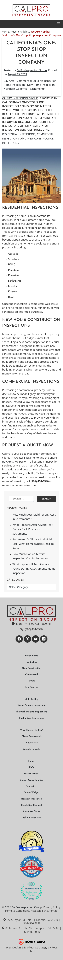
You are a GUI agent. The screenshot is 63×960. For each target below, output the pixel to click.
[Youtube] (35, 639)
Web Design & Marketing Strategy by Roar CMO (31, 949)
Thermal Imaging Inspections (31, 712)
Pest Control (31, 687)
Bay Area (9, 81)
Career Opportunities (31, 780)
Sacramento (37, 88)
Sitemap (52, 910)
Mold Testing (32, 699)
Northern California (16, 88)
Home (5, 31)
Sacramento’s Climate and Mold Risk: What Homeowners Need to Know (33, 544)
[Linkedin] (43, 639)
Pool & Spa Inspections (31, 718)
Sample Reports (31, 749)
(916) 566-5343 (31, 923)
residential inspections (18, 134)
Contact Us (31, 786)
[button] (31, 24)
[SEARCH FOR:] (22, 499)
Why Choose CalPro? (31, 730)
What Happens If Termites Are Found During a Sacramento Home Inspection (33, 568)
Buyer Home (31, 656)
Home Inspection (14, 84)
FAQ (31, 767)
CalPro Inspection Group (32, 70)
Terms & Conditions (17, 910)
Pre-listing (31, 662)
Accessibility (38, 910)
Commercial (31, 674)
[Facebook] (19, 639)
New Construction (31, 668)
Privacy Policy (51, 907)
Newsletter (32, 743)
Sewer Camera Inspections (31, 705)
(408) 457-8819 (31, 931)
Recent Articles (20, 31)
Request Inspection (31, 799)
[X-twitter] (27, 639)
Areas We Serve (31, 811)
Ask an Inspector (31, 818)
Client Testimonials (32, 736)
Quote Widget (31, 792)
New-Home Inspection (41, 84)
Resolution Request (31, 805)
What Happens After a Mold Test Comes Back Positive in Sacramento (32, 529)
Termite (31, 681)
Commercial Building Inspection (36, 81)
